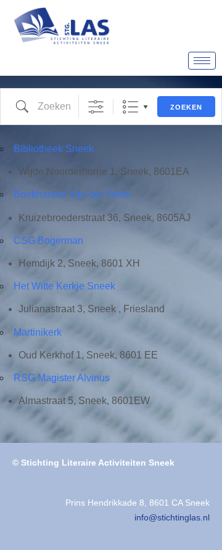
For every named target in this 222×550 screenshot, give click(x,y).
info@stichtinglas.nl (172, 517)
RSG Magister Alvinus (62, 378)
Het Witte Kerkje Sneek (64, 286)
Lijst (130, 107)
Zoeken (186, 107)
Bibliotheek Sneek (54, 149)
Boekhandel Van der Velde (72, 194)
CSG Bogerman (48, 240)
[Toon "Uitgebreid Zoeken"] (96, 107)
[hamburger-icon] (202, 61)
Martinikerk (38, 332)
